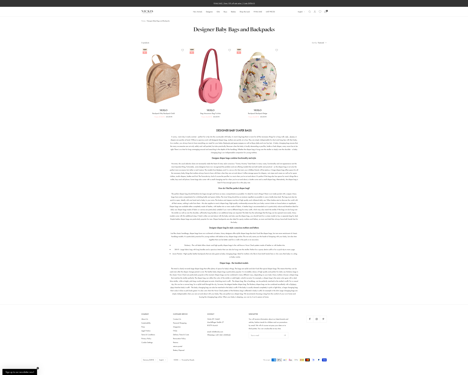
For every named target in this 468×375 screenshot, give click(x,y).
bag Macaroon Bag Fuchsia (210, 113)
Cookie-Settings (147, 342)
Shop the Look (245, 11)
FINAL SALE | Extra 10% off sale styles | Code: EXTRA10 (234, 3)
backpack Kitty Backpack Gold (163, 113)
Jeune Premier (177, 254)
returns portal (177, 346)
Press (143, 327)
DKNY (177, 249)
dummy (292, 137)
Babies (233, 11)
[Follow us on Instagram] (316, 319)
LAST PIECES (270, 11)
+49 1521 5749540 (223, 335)
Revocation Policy (179, 338)
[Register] (285, 335)
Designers (209, 11)
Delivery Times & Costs (181, 334)
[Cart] (325, 11)
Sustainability (146, 323)
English (300, 12)
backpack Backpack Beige (257, 113)
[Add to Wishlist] (182, 50)
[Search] (310, 12)
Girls (218, 11)
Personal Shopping (179, 323)
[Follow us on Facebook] (310, 319)
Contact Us (177, 319)
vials (286, 137)
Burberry (220, 170)
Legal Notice (145, 331)
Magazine (176, 327)
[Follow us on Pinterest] (323, 319)
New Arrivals (197, 11)
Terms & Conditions (148, 334)
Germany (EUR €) (148, 360)
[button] (19, 372)
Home (143, 21)
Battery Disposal (178, 350)
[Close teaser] (38, 368)
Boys (225, 11)
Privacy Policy (146, 338)
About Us (144, 319)
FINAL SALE (258, 11)
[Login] (315, 12)
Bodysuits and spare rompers (233, 143)
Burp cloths (255, 143)
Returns (175, 342)
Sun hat (269, 143)
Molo (163, 110)
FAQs (175, 331)
